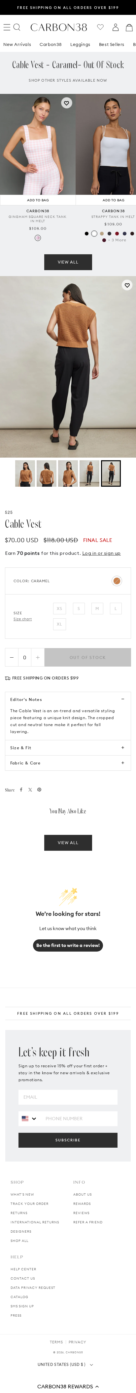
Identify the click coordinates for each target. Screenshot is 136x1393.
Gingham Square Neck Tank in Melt (38, 219)
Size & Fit (20, 747)
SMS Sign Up (22, 1306)
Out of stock (88, 657)
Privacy (77, 1342)
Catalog (19, 1297)
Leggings (80, 44)
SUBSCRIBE (68, 1140)
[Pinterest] (39, 790)
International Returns (35, 1222)
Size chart (23, 619)
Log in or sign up (101, 553)
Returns (19, 1213)
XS (59, 608)
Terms (56, 1342)
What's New (22, 1194)
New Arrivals (17, 44)
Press (16, 1315)
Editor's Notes (26, 699)
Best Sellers (111, 44)
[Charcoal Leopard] (109, 233)
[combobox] (29, 1118)
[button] (68, 1386)
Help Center (23, 1269)
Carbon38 (51, 44)
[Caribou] (102, 233)
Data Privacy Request (33, 1288)
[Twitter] (30, 789)
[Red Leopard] (117, 233)
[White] (94, 233)
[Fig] (104, 240)
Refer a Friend (88, 1222)
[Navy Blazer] (124, 233)
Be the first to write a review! (68, 945)
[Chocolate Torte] (132, 233)
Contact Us (23, 1278)
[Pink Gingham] (38, 238)
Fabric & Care (25, 762)
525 (9, 512)
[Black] (87, 233)
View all (68, 262)
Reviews (81, 1213)
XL (59, 624)
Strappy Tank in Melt (113, 217)
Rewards (82, 1204)
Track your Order (30, 1204)
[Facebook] (21, 790)
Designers (21, 1231)
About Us (82, 1194)
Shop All (19, 1241)
